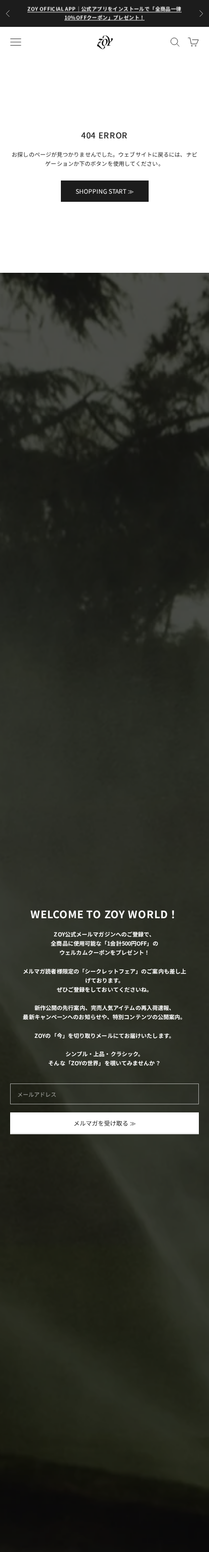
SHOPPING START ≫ (105, 191)
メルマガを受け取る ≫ (105, 1122)
